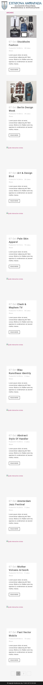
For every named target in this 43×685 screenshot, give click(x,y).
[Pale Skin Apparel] (21, 223)
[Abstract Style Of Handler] (21, 420)
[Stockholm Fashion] (21, 26)
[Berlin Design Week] (21, 92)
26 (27, 179)
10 (27, 638)
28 (27, 48)
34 (27, 113)
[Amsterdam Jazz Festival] (21, 486)
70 (27, 245)
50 (27, 310)
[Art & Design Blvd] (21, 157)
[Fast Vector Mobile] (21, 617)
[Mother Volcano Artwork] (21, 551)
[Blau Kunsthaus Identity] (21, 354)
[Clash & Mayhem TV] (21, 289)
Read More (14, 69)
